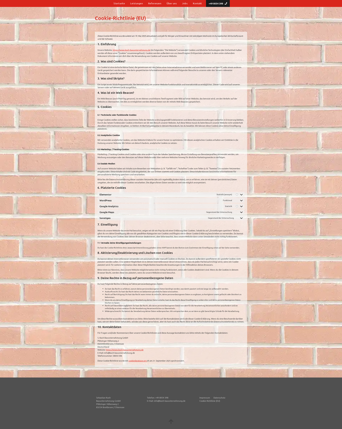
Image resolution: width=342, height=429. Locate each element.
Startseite (119, 3)
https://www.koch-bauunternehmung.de (131, 50)
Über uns (172, 3)
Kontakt (197, 3)
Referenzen (154, 3)
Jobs (185, 3)
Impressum (204, 397)
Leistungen (136, 3)
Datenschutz (219, 397)
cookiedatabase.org (138, 360)
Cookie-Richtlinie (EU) (209, 400)
